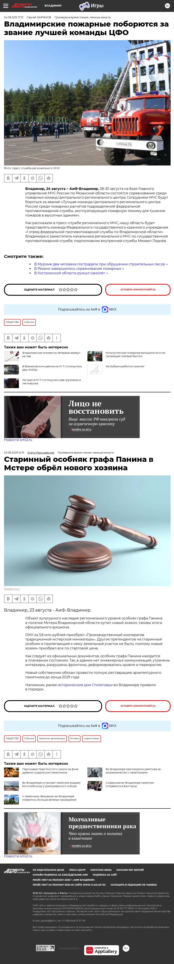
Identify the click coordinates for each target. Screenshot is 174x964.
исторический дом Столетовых (85, 685)
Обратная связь (101, 870)
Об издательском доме (48, 870)
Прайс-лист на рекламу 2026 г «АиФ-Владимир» (64, 880)
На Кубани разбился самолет (125, 366)
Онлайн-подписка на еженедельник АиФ (60, 875)
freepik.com (12, 588)
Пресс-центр (77, 870)
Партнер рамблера (69, 948)
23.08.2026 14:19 (14, 452)
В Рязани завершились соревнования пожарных (77, 269)
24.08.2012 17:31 (13, 17)
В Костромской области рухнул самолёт (69, 273)
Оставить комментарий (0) (138, 289)
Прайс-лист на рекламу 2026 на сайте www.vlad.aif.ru (69, 884)
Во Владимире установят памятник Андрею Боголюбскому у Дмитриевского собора (51, 784)
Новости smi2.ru (18, 440)
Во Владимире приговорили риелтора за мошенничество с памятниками (133, 771)
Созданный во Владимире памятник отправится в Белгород (130, 784)
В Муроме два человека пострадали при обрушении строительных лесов (99, 264)
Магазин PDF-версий (130, 870)
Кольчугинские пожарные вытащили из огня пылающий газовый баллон (135, 354)
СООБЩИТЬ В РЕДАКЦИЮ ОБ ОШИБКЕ (134, 884)
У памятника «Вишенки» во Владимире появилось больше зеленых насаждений (49, 798)
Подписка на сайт (105, 875)
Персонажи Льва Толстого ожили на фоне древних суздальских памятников (50, 771)
